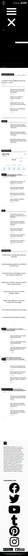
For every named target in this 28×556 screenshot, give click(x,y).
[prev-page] (2, 114)
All (19, 74)
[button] (7, 17)
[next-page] (5, 114)
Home (3, 30)
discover (18, 463)
